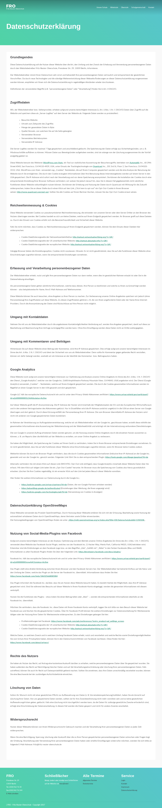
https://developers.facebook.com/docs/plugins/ (99, 552)
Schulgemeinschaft (138, 7)
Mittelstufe (114, 7)
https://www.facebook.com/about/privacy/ (29, 643)
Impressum (125, 787)
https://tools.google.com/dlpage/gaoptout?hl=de (126, 457)
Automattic (135, 163)
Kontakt (151, 7)
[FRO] (15, 9)
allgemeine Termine (90, 780)
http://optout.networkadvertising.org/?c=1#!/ (93, 237)
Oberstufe (124, 7)
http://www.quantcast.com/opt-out (33, 192)
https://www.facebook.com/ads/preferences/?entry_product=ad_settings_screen (87, 621)
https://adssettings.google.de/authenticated (40, 488)
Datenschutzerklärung (129, 790)
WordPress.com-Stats (53, 163)
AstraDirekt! (64, 784)
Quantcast (97, 166)
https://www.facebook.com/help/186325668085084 (34, 576)
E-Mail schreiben (12, 794)
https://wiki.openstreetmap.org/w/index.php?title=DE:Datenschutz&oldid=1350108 (106, 520)
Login (123, 780)
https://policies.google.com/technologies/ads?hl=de (44, 492)
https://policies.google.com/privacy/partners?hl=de (44, 485)
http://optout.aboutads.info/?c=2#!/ (92, 241)
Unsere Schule (102, 7)
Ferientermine (88, 784)
